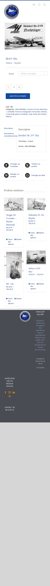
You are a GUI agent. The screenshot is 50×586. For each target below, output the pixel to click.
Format (11, 74)
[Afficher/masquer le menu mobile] (44, 4)
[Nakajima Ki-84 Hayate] (36, 204)
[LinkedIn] (14, 392)
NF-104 (10, 284)
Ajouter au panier (18, 96)
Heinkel (44, 112)
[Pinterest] (10, 396)
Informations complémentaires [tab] (9, 134)
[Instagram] (10, 392)
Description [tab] (8, 128)
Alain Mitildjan (20, 109)
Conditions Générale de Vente (40, 361)
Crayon (30, 109)
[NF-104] (14, 265)
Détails (18, 239)
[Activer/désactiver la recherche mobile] (39, 4)
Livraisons (40, 368)
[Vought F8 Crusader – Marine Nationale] (14, 204)
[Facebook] (6, 392)
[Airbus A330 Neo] (36, 257)
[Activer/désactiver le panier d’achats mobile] (33, 4)
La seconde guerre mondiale (17, 114)
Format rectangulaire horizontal (27, 112)
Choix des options (11, 241)
